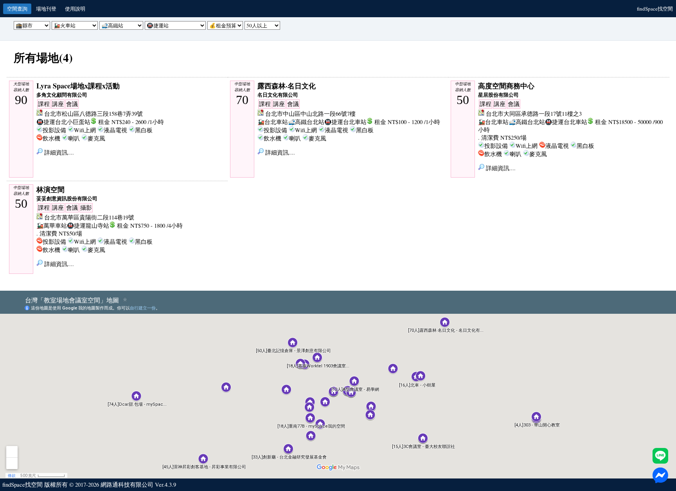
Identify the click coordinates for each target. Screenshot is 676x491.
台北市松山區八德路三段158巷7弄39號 (93, 113)
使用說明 (75, 8)
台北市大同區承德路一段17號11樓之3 (534, 113)
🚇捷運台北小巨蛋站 (63, 122)
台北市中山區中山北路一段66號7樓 (310, 113)
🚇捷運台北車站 (345, 122)
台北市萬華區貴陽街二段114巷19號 (89, 217)
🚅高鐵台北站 (306, 122)
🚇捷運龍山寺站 (88, 225)
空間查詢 (17, 8)
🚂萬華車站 (51, 225)
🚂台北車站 (272, 122)
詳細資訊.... (58, 152)
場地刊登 (46, 8)
